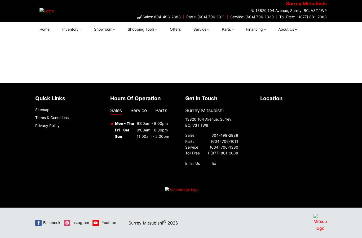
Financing (254, 29)
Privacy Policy (47, 125)
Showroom (103, 29)
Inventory (70, 29)
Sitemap (42, 109)
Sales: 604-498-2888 (162, 17)
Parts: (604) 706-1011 (205, 17)
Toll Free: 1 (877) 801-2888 (303, 17)
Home (44, 29)
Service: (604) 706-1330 (252, 17)
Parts (226, 29)
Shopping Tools (141, 29)
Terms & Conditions (52, 117)
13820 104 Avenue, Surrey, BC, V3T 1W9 (291, 10)
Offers (175, 29)
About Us (286, 29)
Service (199, 29)
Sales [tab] (116, 110)
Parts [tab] (161, 110)
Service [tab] (138, 110)
